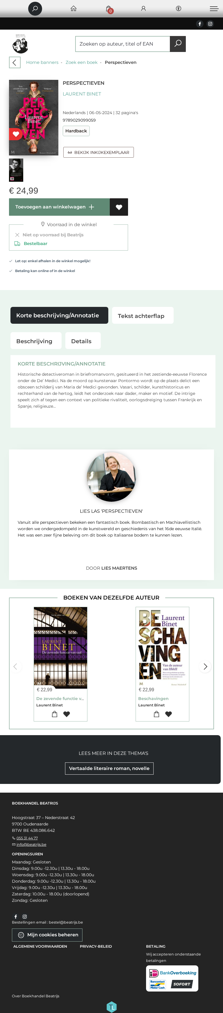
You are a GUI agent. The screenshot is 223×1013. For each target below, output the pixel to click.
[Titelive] (111, 1006)
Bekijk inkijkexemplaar (100, 152)
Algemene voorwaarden (40, 946)
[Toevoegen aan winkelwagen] (54, 714)
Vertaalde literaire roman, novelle (109, 768)
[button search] (178, 44)
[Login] (143, 9)
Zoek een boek (82, 62)
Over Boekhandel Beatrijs (35, 996)
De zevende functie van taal (66, 698)
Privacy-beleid (96, 946)
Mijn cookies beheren (52, 935)
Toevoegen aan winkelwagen (50, 207)
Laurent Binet (82, 94)
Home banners (42, 62)
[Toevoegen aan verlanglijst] (119, 207)
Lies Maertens (119, 568)
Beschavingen (153, 698)
